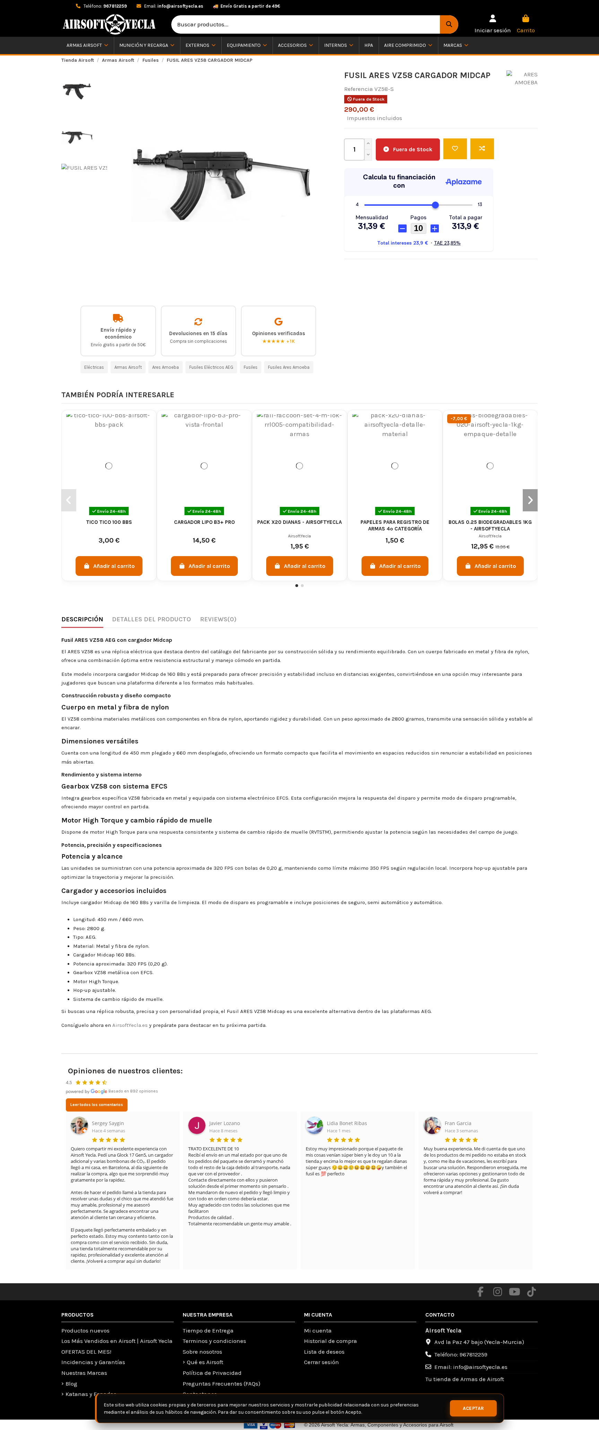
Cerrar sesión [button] (321, 1362)
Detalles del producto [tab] (151, 619)
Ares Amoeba (165, 367)
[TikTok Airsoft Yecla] (531, 1292)
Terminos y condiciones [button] (214, 1340)
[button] (493, 25)
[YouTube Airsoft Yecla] (514, 1292)
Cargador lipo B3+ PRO (204, 522)
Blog (71, 1383)
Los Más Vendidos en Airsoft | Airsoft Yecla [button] (117, 1340)
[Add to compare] (482, 148)
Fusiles (251, 367)
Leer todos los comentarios (96, 1104)
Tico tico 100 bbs (109, 522)
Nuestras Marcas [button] (84, 1372)
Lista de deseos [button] (324, 1351)
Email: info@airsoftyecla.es (470, 1366)
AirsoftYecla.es (130, 1025)
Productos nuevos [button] (85, 1330)
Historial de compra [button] (330, 1340)
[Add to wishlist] (455, 148)
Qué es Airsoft (205, 1362)
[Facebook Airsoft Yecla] (480, 1292)
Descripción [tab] (82, 619)
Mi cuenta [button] (318, 1330)
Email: (173, 6)
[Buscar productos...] (449, 24)
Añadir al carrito (114, 566)
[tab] (218, 621)
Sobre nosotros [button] (202, 1351)
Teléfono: (105, 6)
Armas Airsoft (128, 367)
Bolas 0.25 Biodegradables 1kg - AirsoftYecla (490, 525)
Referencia (358, 88)
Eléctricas (94, 367)
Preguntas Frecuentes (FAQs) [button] (221, 1383)
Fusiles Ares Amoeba (289, 367)
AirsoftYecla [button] (299, 536)
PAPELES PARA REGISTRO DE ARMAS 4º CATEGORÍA (395, 525)
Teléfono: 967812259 (460, 1354)
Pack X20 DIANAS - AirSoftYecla (299, 522)
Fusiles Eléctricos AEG (211, 367)
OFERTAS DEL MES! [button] (86, 1351)
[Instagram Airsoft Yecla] (497, 1292)
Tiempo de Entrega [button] (208, 1330)
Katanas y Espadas (91, 1393)
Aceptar (473, 1408)
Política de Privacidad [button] (212, 1372)
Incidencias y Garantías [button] (93, 1362)
